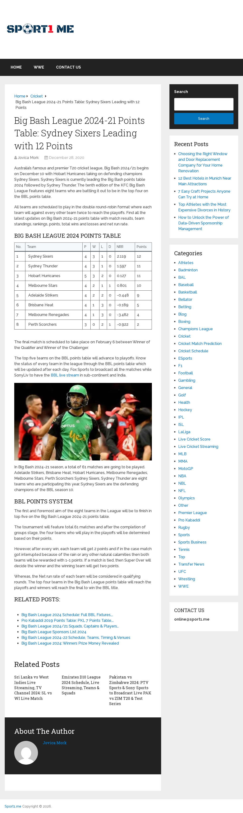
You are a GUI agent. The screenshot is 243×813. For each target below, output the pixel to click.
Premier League (192, 513)
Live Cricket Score (194, 439)
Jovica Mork (28, 157)
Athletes (185, 262)
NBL (182, 483)
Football (185, 373)
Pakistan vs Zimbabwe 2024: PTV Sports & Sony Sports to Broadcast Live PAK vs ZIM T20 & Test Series (130, 690)
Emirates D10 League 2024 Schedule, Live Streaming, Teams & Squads (81, 684)
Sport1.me (13, 806)
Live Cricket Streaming (198, 446)
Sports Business (192, 542)
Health (184, 402)
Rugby (184, 527)
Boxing (184, 321)
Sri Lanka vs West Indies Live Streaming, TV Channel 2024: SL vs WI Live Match (33, 687)
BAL (182, 277)
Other (183, 505)
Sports (184, 535)
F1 (180, 365)
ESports (185, 358)
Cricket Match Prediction (200, 343)
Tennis (184, 549)
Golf (182, 395)
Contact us (68, 67)
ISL (181, 424)
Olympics (186, 498)
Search (181, 91)
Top (181, 557)
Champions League (195, 329)
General (185, 388)
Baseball (186, 285)
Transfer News (191, 564)
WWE (39, 67)
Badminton (188, 270)
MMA (182, 461)
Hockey (185, 410)
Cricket (184, 336)
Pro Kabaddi (189, 520)
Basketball (187, 292)
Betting (184, 307)
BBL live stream (65, 375)
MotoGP (185, 468)
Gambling (186, 380)
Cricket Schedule (193, 351)
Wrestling (186, 579)
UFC (182, 571)
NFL (182, 490)
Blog (182, 314)
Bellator (185, 299)
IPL (181, 417)
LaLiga (184, 432)
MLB (182, 454)
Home (16, 67)
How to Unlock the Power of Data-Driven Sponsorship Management (203, 223)
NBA (182, 476)
